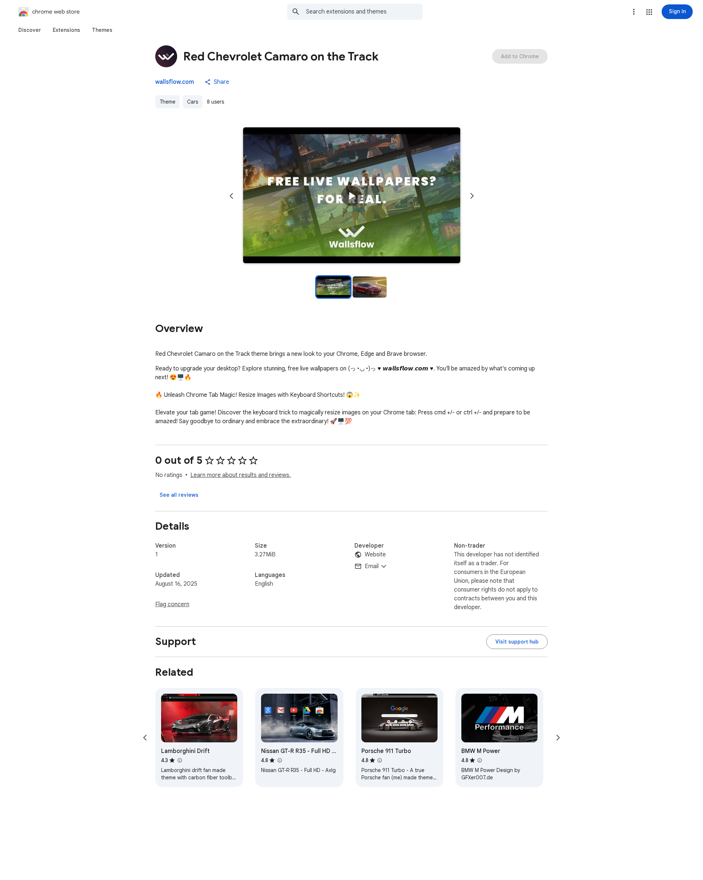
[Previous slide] (231, 196)
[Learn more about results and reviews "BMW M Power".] (479, 760)
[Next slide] (472, 196)
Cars (192, 101)
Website (375, 554)
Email (372, 566)
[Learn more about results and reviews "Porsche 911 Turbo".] (379, 760)
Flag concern (172, 604)
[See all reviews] (179, 495)
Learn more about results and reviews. (240, 475)
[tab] (29, 30)
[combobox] (364, 11)
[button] (649, 12)
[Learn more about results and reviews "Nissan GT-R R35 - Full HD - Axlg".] (279, 760)
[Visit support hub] (517, 641)
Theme (167, 101)
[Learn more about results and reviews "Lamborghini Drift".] (179, 760)
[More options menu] (633, 11)
